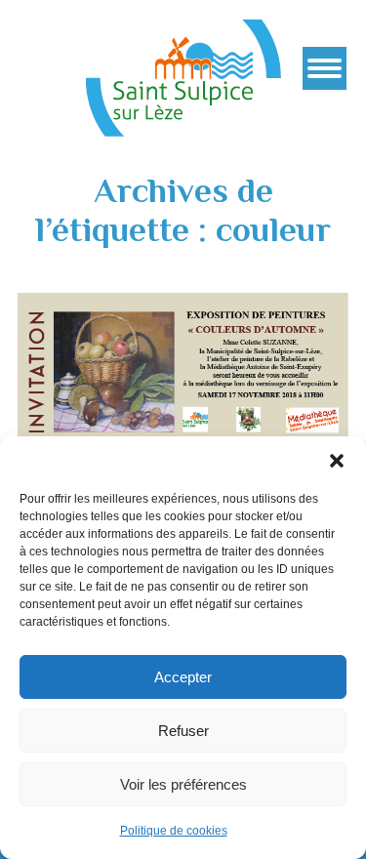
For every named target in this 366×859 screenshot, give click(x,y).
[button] (336, 460)
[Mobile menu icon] (324, 68)
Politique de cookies (173, 831)
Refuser (183, 730)
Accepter (183, 677)
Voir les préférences (183, 784)
